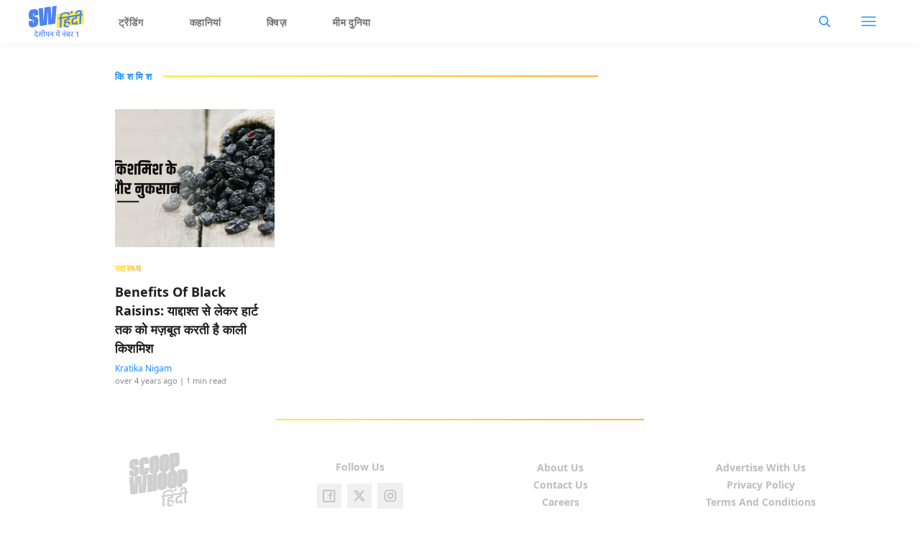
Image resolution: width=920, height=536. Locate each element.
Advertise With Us (761, 467)
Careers (560, 502)
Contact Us (560, 484)
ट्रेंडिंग (131, 22)
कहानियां (205, 22)
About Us (560, 467)
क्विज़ (277, 22)
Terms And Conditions (761, 502)
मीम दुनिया (352, 22)
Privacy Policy (761, 484)
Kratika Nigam (143, 368)
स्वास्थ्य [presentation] (128, 268)
